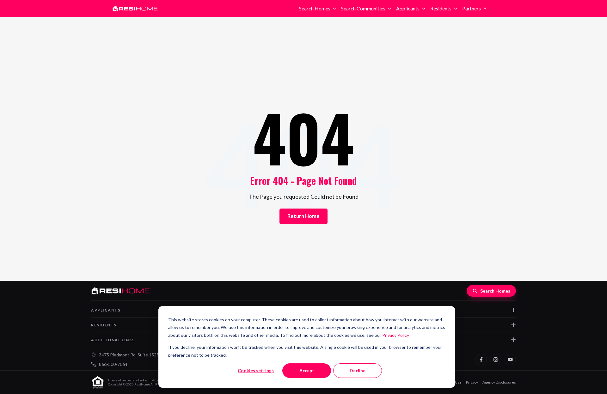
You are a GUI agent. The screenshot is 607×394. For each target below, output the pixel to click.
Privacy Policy (395, 335)
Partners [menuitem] (471, 8)
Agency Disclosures (499, 382)
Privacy (472, 382)
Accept (306, 370)
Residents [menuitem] (440, 8)
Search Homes (495, 291)
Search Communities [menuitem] (363, 8)
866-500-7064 (113, 364)
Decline (357, 370)
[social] (481, 359)
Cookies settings (256, 370)
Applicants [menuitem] (408, 8)
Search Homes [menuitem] (314, 8)
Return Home (303, 216)
